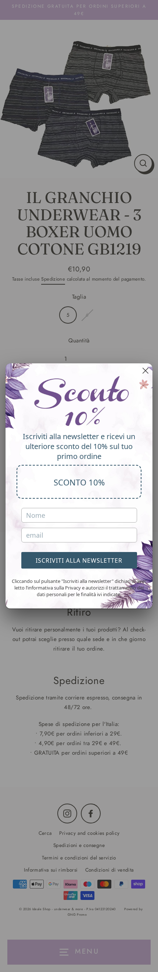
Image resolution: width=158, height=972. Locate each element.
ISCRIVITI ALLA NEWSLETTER (79, 560)
